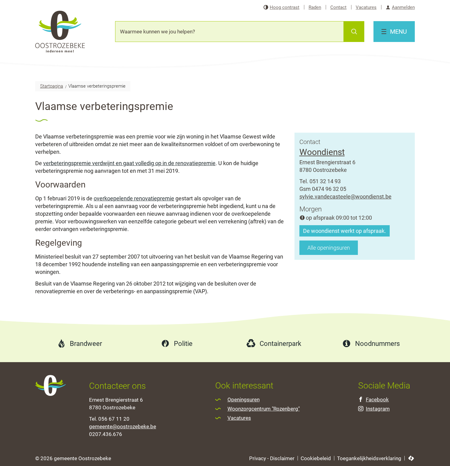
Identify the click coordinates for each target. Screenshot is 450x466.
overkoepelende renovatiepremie (134, 198)
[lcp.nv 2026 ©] (411, 458)
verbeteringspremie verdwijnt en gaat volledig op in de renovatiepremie (129, 163)
